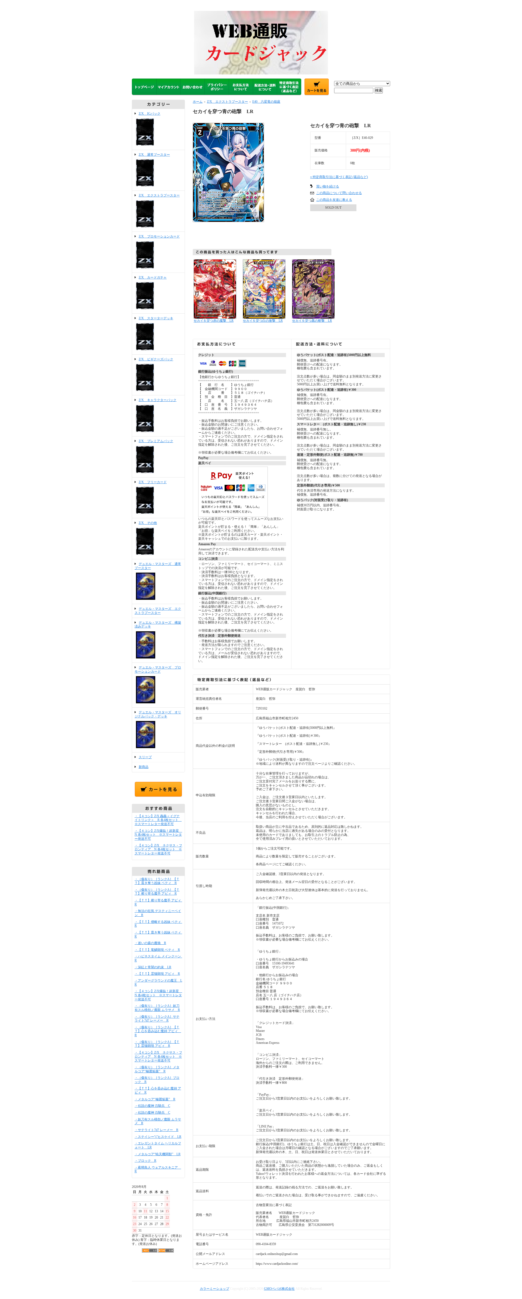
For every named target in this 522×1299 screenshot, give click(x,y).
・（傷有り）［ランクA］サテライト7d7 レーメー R (157, 1019)
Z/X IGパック (149, 113)
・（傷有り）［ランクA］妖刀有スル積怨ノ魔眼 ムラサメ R (157, 1008)
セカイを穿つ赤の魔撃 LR (214, 321)
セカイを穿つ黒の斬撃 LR (312, 321)
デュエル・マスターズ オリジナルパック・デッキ (158, 714)
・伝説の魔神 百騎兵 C (152, 1106)
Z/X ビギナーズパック (156, 359)
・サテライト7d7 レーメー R (156, 1130)
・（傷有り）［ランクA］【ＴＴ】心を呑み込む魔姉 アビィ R (158, 1031)
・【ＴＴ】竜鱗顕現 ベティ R (157, 950)
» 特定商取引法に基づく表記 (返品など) (339, 177)
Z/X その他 (148, 523)
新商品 (143, 767)
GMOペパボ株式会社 (279, 1289)
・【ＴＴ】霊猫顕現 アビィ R (157, 974)
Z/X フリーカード (153, 482)
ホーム (198, 102)
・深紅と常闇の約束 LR (153, 967)
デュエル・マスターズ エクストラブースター (158, 611)
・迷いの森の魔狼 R (150, 943)
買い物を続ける (327, 186)
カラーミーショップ (214, 1289)
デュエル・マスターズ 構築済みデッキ (158, 625)
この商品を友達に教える (334, 200)
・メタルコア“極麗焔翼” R (155, 1099)
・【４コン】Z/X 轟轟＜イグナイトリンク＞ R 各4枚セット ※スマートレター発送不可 (158, 820)
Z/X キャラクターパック (157, 400)
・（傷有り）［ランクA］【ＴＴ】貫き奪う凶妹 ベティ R (157, 881)
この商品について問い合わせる (339, 193)
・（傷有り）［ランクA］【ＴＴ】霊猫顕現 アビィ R (157, 1044)
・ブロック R (145, 1161)
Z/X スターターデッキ (156, 318)
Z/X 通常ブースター (154, 155)
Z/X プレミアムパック (156, 441)
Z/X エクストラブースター (159, 195)
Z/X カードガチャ (153, 277)
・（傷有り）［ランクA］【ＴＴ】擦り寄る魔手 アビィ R (157, 892)
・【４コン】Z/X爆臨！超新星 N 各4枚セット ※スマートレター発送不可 (158, 835)
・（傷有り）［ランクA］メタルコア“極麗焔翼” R (157, 1069)
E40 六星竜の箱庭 (266, 102)
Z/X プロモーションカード (159, 236)
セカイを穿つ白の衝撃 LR (263, 321)
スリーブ (145, 757)
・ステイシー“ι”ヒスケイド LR (158, 1137)
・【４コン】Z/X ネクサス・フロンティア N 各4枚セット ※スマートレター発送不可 (158, 849)
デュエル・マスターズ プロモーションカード (158, 669)
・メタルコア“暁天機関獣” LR (158, 1154)
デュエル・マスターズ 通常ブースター (158, 566)
